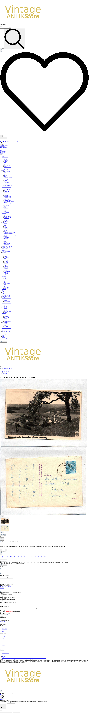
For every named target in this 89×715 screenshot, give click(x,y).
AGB (3, 631)
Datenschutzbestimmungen (9, 611)
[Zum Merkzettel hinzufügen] (1, 553)
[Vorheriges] (1, 516)
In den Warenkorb (3, 551)
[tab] (25, 556)
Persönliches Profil (6, 141)
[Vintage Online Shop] (23, 23)
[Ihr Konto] (1, 136)
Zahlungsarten (14, 141)
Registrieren (2, 699)
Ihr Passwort (2, 585)
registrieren (3, 140)
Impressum (3, 630)
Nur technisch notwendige (4, 712)
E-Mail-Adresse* (3, 613)
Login (3, 638)
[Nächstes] (3, 516)
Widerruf (3, 655)
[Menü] (1, 26)
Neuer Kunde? (44, 582)
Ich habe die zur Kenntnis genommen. (11, 611)
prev (1, 593)
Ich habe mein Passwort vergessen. (5, 586)
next (3, 593)
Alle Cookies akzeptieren (16, 712)
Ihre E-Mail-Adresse (3, 584)
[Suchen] (10, 28)
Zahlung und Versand (5, 636)
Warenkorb (3, 645)
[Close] (1, 691)
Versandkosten (16, 659)
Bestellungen (18, 141)
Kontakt (3, 656)
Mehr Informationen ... (29, 711)
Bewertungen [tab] (4, 557)
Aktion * (1, 612)
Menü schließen (4, 138)
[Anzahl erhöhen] (6, 550)
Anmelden (2, 587)
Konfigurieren (10, 712)
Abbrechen (2, 588)
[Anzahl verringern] (1, 550)
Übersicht (1, 141)
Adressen (10, 141)
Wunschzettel (4, 644)
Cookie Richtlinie (4, 628)
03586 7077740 (2, 621)
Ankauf (3, 637)
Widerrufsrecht (4, 629)
